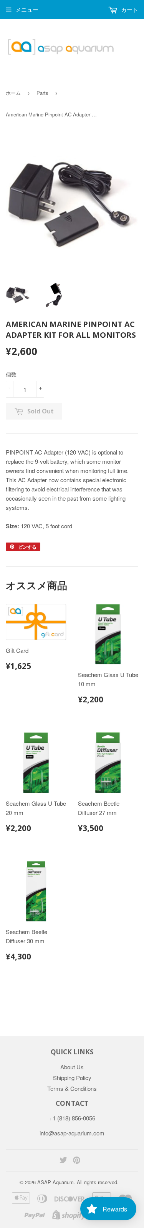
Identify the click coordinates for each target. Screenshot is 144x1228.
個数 (11, 374)
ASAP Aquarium (55, 1182)
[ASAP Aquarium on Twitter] (63, 1161)
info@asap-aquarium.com (72, 1133)
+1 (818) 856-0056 (72, 1118)
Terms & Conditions (72, 1088)
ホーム (13, 92)
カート (128, 9)
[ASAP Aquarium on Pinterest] (77, 1161)
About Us (72, 1067)
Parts (42, 92)
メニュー (26, 9)
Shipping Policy (72, 1078)
